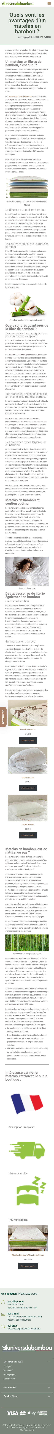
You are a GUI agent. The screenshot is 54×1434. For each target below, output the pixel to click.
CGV (33, 1427)
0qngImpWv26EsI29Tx (30, 37)
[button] (3, 717)
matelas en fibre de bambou (20, 96)
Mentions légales (21, 1427)
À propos (7, 1367)
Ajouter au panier (27, 740)
